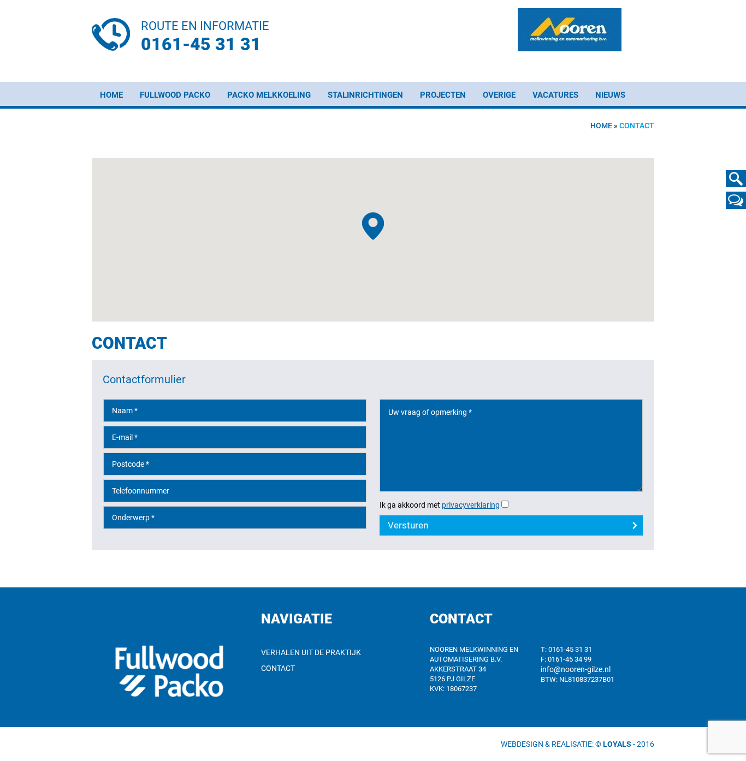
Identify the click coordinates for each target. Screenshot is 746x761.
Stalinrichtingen (365, 95)
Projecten (443, 95)
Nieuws (610, 95)
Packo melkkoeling (269, 95)
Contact (278, 668)
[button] (373, 226)
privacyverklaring (471, 505)
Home (111, 95)
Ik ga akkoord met (440, 505)
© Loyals (613, 744)
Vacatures (555, 95)
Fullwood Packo (175, 95)
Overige (499, 95)
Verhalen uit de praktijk (311, 652)
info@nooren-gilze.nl (576, 669)
